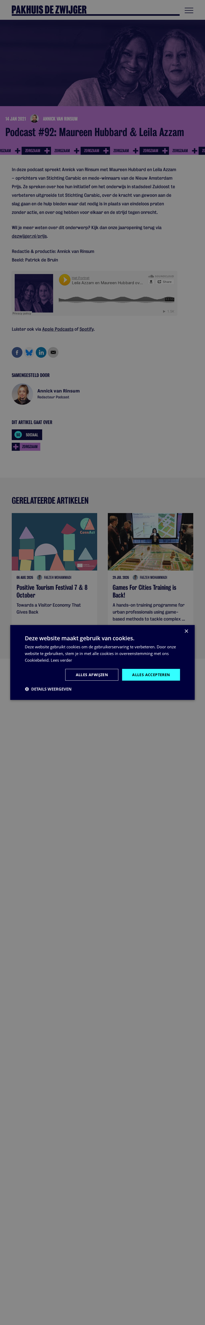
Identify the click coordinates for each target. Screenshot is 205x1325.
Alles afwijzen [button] (92, 674)
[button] (48, 689)
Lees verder (61, 660)
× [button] (186, 631)
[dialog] (102, 662)
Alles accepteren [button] (151, 674)
